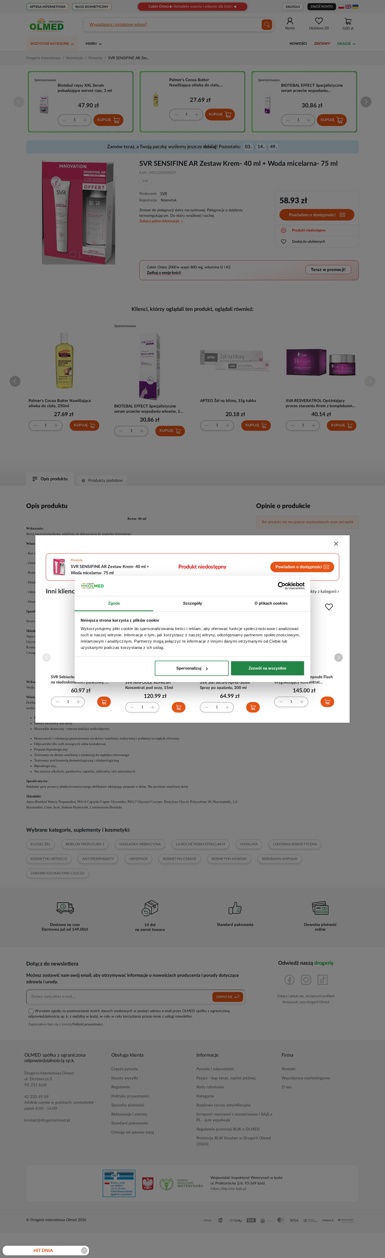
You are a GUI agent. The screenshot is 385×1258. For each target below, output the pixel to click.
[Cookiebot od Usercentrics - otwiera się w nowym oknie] (282, 586)
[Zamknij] (336, 544)
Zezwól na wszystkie (267, 668)
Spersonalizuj (188, 668)
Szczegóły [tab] (192, 603)
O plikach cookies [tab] (271, 603)
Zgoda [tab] (114, 603)
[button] (338, 658)
